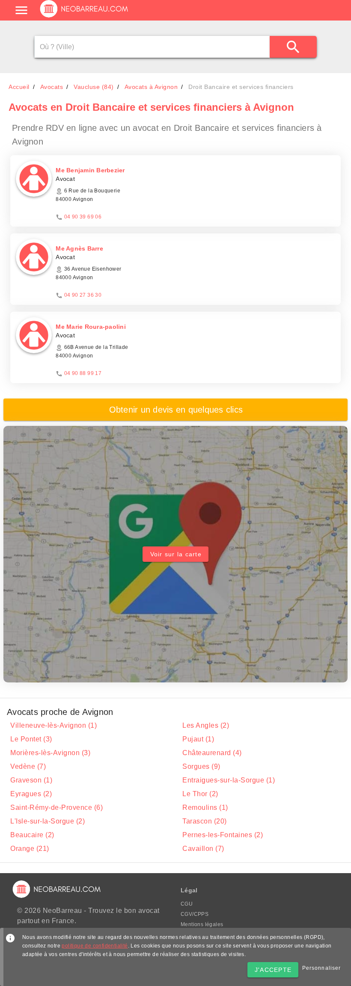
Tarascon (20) (204, 821)
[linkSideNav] (21, 10)
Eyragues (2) (31, 793)
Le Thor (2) (200, 793)
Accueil (19, 86)
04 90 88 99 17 (83, 373)
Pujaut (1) (198, 739)
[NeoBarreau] (84, 17)
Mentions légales (202, 924)
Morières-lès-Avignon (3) (50, 752)
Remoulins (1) (205, 807)
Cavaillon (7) (203, 848)
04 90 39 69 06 (83, 217)
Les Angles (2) (205, 725)
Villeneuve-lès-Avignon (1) (53, 725)
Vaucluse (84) (94, 86)
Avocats (51, 86)
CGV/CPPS (194, 914)
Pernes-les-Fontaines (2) (222, 834)
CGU (187, 904)
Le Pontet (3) (31, 739)
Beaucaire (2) (32, 834)
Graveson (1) (31, 780)
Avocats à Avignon (151, 86)
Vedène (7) (28, 766)
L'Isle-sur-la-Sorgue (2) (47, 821)
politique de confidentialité (95, 946)
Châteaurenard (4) (212, 752)
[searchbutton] (293, 47)
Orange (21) (29, 848)
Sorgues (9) (201, 766)
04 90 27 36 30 (83, 295)
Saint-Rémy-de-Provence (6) (56, 807)
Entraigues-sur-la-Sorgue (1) (228, 780)
